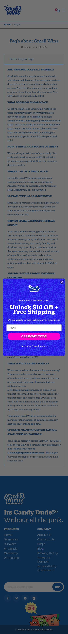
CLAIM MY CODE (34, 336)
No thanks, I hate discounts (34, 346)
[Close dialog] (62, 282)
